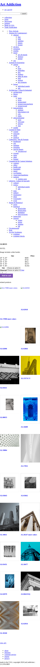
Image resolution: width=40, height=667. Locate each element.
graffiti (15, 128)
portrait (20, 80)
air (19, 66)
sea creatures (22, 82)
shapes (20, 43)
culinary (16, 183)
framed (15, 159)
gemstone (16, 49)
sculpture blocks (19, 236)
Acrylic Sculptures (15, 232)
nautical (16, 137)
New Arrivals (13, 31)
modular (16, 145)
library (15, 94)
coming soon (22, 179)
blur (19, 37)
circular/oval (22, 151)
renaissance (17, 195)
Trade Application (10, 27)
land (19, 78)
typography (17, 199)
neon (19, 120)
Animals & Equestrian (16, 63)
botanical (16, 207)
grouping (16, 147)
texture (20, 45)
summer (20, 224)
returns (6, 656)
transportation (18, 108)
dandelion (21, 212)
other (15, 157)
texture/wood (22, 106)
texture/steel (22, 102)
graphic (16, 51)
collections (8, 17)
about (6, 651)
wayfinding (17, 173)
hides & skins (22, 76)
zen (14, 61)
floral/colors (22, 210)
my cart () (8, 10)
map (19, 126)
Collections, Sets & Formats (18, 139)
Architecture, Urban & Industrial (20, 90)
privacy (7, 658)
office (15, 165)
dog (19, 72)
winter (20, 220)
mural (15, 53)
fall (19, 226)
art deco (16, 47)
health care (17, 167)
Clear (22, 270)
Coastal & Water (14, 130)
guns (15, 191)
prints (6, 19)
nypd (15, 201)
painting (20, 41)
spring (20, 222)
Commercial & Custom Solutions (20, 161)
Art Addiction (10, 4)
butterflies (21, 70)
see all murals (22, 55)
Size (3, 268)
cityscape (21, 122)
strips (15, 155)
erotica (15, 185)
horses (15, 84)
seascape (16, 134)
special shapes (18, 149)
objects (20, 124)
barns (20, 98)
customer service (10, 654)
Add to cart (6, 276)
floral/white (22, 208)
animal (20, 59)
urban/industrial (18, 118)
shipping (7, 653)
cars (19, 114)
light (19, 39)
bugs (19, 68)
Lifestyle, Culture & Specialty (19, 181)
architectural (17, 92)
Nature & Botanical (16, 203)
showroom (8, 21)
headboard (17, 141)
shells (15, 136)
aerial (15, 205)
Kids (10, 230)
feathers (20, 74)
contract (16, 163)
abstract (16, 35)
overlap (16, 153)
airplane (20, 110)
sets (19, 88)
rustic (15, 96)
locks (19, 100)
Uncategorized (14, 228)
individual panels (24, 86)
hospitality (17, 169)
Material (3, 270)
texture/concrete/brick (25, 104)
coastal (15, 132)
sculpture (16, 234)
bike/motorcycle (23, 112)
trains (20, 116)
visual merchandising (20, 175)
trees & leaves (23, 214)
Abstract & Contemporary (18, 33)
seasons (16, 218)
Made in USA (9, 25)
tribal (15, 197)
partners (7, 23)
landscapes (17, 216)
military (16, 193)
